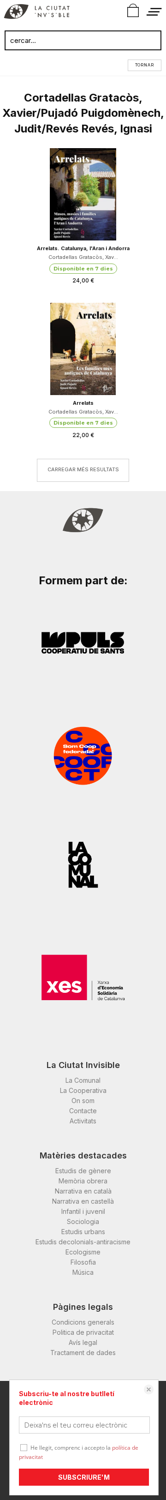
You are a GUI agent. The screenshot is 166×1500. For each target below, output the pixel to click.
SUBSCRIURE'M (84, 1477)
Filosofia (83, 1262)
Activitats (83, 1121)
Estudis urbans (83, 1232)
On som (83, 1100)
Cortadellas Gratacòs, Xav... (83, 257)
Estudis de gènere (83, 1171)
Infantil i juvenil (83, 1211)
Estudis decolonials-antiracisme (83, 1242)
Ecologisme (83, 1252)
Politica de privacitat (83, 1332)
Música (83, 1272)
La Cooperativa (83, 1090)
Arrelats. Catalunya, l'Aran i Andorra (83, 248)
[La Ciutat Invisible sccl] (36, 13)
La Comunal (83, 1080)
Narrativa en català (83, 1191)
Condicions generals (83, 1322)
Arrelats (83, 403)
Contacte (83, 1111)
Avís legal (83, 1342)
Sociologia (83, 1221)
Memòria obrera (83, 1181)
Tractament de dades (83, 1352)
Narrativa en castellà (83, 1201)
